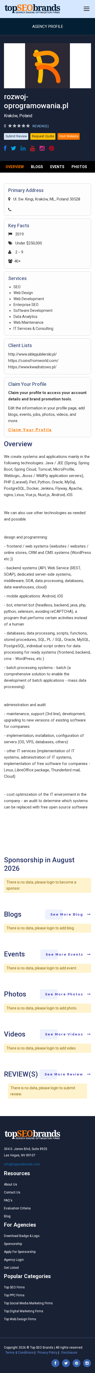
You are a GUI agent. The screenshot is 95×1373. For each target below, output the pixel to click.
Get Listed (11, 1268)
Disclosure (69, 1352)
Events (57, 167)
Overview (15, 167)
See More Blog (67, 914)
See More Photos (64, 994)
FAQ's (8, 1200)
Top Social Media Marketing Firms (28, 1303)
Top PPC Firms (14, 1295)
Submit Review (16, 136)
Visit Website (68, 136)
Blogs (37, 167)
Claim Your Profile (30, 429)
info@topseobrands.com (22, 1164)
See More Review (64, 1074)
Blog (7, 1216)
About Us (10, 1184)
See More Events (65, 954)
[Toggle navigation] (86, 9)
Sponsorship (13, 1244)
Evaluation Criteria (17, 1208)
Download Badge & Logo (21, 1236)
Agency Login (14, 1260)
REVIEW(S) (40, 126)
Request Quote (43, 136)
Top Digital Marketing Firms (23, 1311)
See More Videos (64, 1034)
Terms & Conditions (19, 1352)
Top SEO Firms (14, 1287)
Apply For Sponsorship (20, 1252)
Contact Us (12, 1192)
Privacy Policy (47, 1352)
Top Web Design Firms (20, 1319)
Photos (79, 167)
